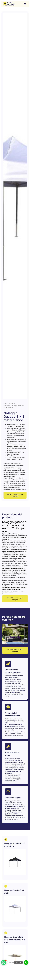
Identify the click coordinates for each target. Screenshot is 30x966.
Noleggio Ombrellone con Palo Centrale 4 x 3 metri (14, 939)
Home (5, 403)
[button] (25, 4)
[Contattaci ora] (26, 962)
